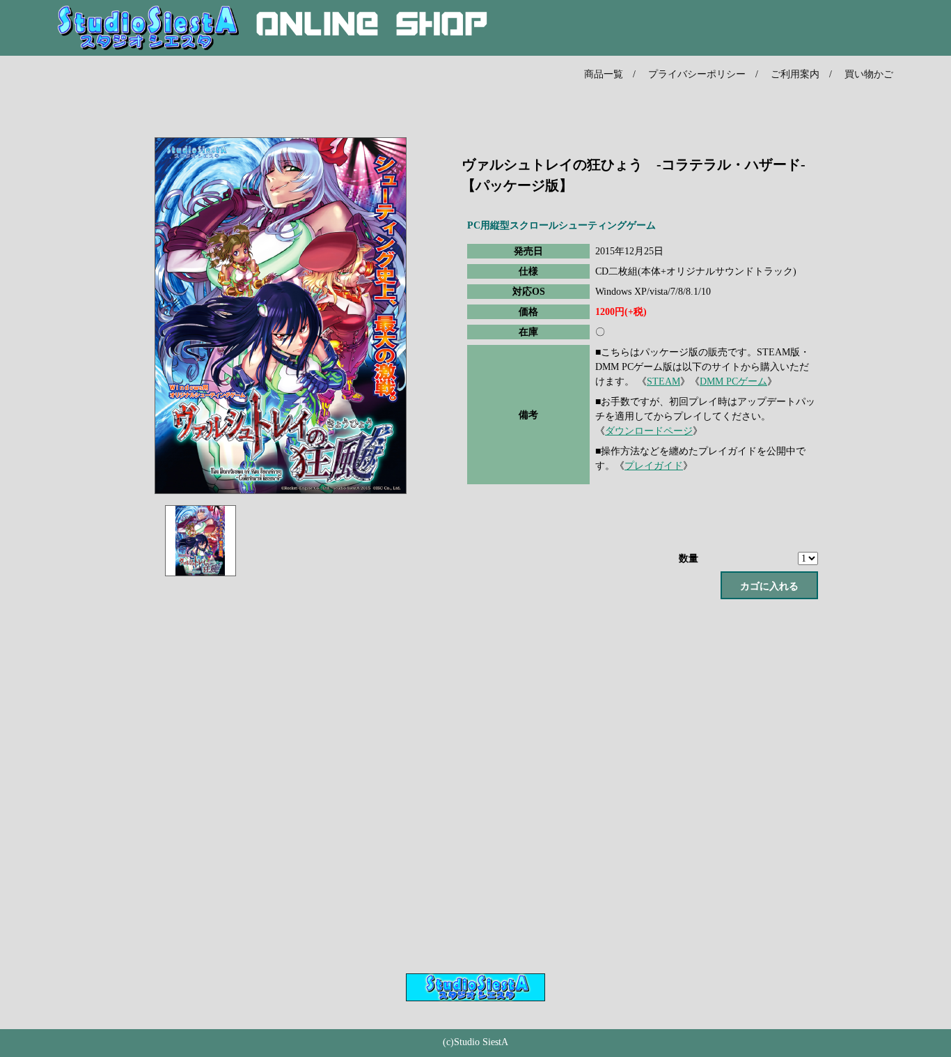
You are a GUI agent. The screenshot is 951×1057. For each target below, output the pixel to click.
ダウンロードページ (649, 431)
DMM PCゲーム (733, 381)
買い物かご (868, 74)
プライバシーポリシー (697, 74)
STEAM (663, 381)
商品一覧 (603, 74)
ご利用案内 (795, 74)
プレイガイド (653, 466)
